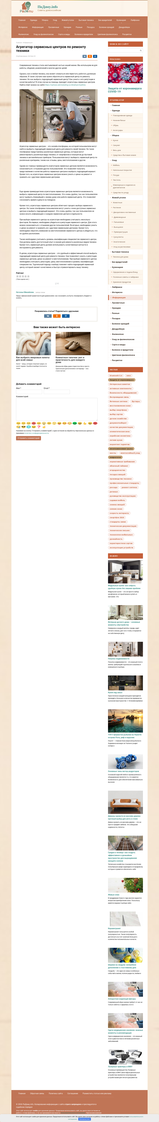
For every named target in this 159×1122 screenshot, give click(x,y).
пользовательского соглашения (73, 1113)
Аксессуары (118, 130)
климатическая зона (120, 431)
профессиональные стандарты (124, 483)
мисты (113, 453)
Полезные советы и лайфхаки (126, 277)
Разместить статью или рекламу (97, 1093)
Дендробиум (124, 27)
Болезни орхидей (106, 27)
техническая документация (123, 526)
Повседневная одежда (122, 115)
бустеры (136, 401)
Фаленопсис (23, 34)
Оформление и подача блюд (125, 272)
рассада (113, 487)
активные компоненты (121, 388)
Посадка (91, 27)
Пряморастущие (121, 232)
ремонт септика (129, 487)
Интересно (22, 27)
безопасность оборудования (123, 393)
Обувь (115, 125)
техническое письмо (120, 530)
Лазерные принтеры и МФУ (120, 1067)
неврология (115, 457)
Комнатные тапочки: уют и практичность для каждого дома (70, 360)
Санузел (116, 145)
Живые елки (113, 895)
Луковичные (53, 27)
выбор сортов (116, 414)
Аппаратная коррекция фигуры (122, 999)
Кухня (115, 140)
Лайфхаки (135, 20)
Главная (21, 20)
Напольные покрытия (122, 170)
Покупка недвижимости (118, 659)
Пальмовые (119, 222)
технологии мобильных (121, 534)
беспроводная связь (119, 397)
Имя (18, 388)
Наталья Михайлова (25, 292)
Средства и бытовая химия (124, 155)
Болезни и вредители (84, 34)
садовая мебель (117, 500)
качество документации (121, 427)
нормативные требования (122, 461)
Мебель (116, 165)
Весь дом (117, 150)
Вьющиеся (118, 227)
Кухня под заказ (115, 692)
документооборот (118, 423)
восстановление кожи (120, 405)
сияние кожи (116, 509)
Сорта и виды (64, 34)
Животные (117, 202)
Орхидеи (67, 27)
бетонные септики (118, 401)
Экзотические (119, 242)
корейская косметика (120, 436)
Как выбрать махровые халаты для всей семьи (33, 358)
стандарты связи (118, 522)
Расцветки (127, 34)
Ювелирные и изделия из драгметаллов (124, 186)
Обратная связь (37, 1093)
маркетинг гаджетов (119, 444)
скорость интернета (119, 513)
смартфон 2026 (117, 517)
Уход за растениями (121, 247)
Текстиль (117, 180)
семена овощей (117, 504)
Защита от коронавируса (122, 380)
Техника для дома (120, 257)
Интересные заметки (120, 384)
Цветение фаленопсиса (108, 34)
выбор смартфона (118, 410)
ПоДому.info (48, 6)
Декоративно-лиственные (124, 212)
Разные (79, 27)
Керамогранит (114, 928)
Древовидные (120, 217)
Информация (38, 27)
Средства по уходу (121, 192)
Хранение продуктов (122, 282)
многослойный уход (130, 453)
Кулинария (121, 20)
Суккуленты (118, 237)
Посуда (116, 175)
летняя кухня (116, 440)
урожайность (116, 539)
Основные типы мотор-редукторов (123, 771)
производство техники (121, 479)
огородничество (117, 470)
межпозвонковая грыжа (121, 448)
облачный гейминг (119, 466)
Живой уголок (68, 20)
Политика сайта (56, 1093)
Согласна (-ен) (85, 1119)
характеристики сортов (121, 543)
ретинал (114, 491)
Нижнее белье (119, 120)
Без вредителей (105, 20)
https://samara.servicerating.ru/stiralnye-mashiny (65, 85)
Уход (55, 20)
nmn (129, 375)
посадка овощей (117, 474)
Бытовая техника (86, 20)
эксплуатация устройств (121, 547)
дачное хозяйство (118, 418)
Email (47, 388)
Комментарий (22, 396)
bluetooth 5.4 (116, 375)
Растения (117, 207)
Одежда (33, 20)
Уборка (45, 20)
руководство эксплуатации (123, 496)
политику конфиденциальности (36, 433)
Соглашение (72, 1093)
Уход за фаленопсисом (44, 34)
